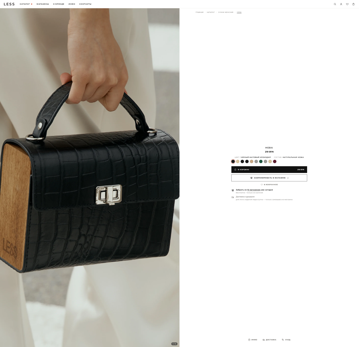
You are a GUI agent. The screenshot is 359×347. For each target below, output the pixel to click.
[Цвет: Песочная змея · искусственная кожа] (237, 161)
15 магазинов (253, 190)
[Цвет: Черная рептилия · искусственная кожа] (247, 161)
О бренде (58, 4)
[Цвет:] (270, 161)
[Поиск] (335, 4)
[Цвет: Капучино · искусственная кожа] (251, 161)
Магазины (43, 4)
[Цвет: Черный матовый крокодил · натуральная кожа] (233, 161)
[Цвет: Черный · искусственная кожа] (242, 161)
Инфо (72, 4)
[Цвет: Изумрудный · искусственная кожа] (261, 161)
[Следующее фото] (174, 178)
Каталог (25, 4)
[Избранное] (347, 4)
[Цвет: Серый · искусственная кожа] (256, 161)
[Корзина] (353, 4)
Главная (199, 12)
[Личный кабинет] (341, 4)
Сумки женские (225, 12)
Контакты (85, 4)
